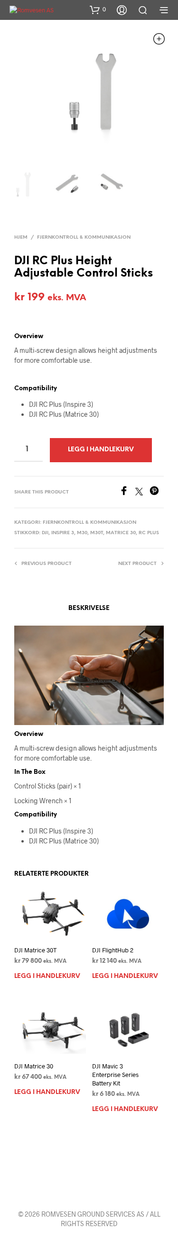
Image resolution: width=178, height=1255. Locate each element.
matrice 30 (121, 533)
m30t (96, 533)
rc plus (149, 533)
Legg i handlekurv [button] (47, 976)
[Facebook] (127, 492)
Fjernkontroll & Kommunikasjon (84, 237)
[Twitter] (142, 492)
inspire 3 (62, 533)
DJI (45, 533)
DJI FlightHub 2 (112, 950)
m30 (82, 533)
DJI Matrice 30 (33, 1066)
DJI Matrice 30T (35, 950)
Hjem (21, 237)
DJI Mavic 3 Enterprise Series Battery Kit (115, 1074)
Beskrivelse (89, 608)
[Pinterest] (157, 492)
